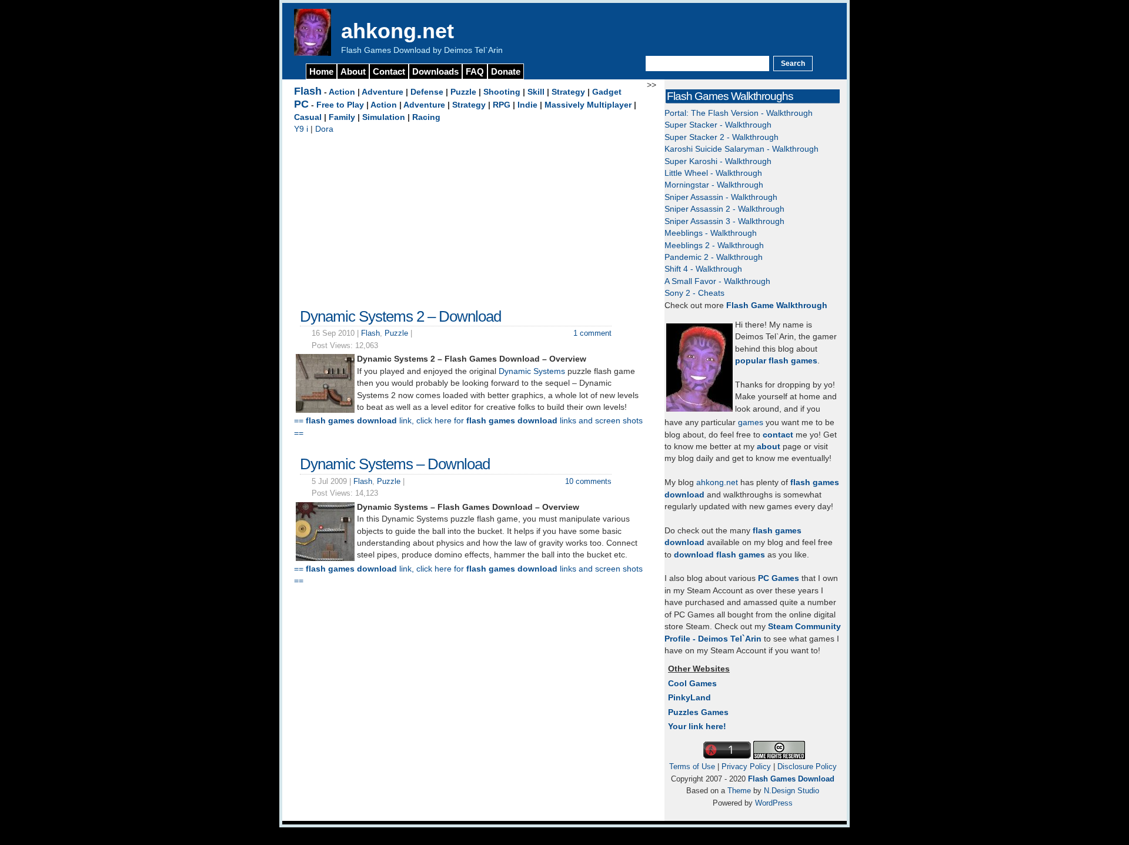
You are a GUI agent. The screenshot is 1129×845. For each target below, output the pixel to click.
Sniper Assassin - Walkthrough (720, 197)
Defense (426, 92)
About (353, 71)
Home (321, 71)
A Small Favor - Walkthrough (717, 281)
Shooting (501, 92)
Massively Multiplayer (588, 105)
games (750, 422)
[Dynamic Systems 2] (325, 410)
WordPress (774, 803)
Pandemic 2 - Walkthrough (713, 257)
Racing (426, 117)
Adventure (382, 92)
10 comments (588, 481)
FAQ (475, 71)
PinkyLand (689, 697)
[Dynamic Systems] (325, 558)
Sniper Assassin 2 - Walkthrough (724, 209)
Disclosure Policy (807, 766)
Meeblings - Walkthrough (710, 233)
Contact (389, 71)
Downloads (435, 71)
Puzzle (463, 92)
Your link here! (697, 726)
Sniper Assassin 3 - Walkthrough (724, 221)
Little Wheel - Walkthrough (713, 173)
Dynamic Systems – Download (395, 464)
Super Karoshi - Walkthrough (717, 161)
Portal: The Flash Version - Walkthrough (738, 113)
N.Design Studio (791, 790)
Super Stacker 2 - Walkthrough (721, 137)
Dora (324, 129)
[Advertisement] (470, 218)
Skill (536, 92)
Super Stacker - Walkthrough (717, 125)
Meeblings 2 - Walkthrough (714, 245)
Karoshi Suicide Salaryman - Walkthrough (741, 149)
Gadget (607, 92)
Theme (739, 790)
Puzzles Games (698, 712)
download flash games (719, 554)
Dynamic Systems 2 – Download (400, 316)
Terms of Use (692, 766)
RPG (501, 105)
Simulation (383, 117)
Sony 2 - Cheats (694, 293)
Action (342, 92)
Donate (505, 71)
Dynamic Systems (532, 371)
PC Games (778, 578)
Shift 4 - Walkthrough (703, 269)
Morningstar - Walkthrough (713, 185)
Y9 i (301, 129)
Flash (308, 91)
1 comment (592, 333)
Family (342, 117)
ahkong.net (397, 31)
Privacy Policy (746, 766)
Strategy (568, 92)
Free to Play (340, 105)
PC (301, 104)
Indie (527, 105)
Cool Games (692, 683)
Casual (308, 117)
